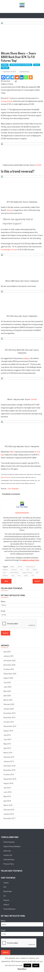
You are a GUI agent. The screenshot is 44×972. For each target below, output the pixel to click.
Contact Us (8, 855)
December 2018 (9, 766)
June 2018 (7, 792)
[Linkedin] (21, 77)
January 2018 (9, 814)
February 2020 (9, 704)
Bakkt (12, 452)
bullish (35, 569)
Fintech (6, 900)
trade (26, 575)
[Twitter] (8, 77)
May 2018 (7, 796)
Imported (5, 68)
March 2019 (8, 753)
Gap (12, 575)
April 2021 (7, 652)
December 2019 (9, 713)
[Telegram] (12, 77)
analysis (26, 358)
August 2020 (8, 678)
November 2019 (9, 718)
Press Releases (9, 909)
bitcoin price (30, 567)
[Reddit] (17, 77)
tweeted (9, 210)
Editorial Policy (9, 860)
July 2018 (7, 788)
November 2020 (9, 665)
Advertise (7, 851)
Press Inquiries (9, 842)
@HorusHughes (6, 477)
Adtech (6, 905)
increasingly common (9, 250)
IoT (5, 896)
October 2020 (9, 669)
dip (37, 572)
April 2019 (7, 748)
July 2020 (7, 682)
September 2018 (10, 779)
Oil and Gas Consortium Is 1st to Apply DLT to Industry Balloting (38, 581)
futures (5, 575)
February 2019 (9, 757)
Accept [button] (27, 965)
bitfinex (5, 569)
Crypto (36, 65)
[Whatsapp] (26, 77)
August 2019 (8, 731)
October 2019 (9, 722)
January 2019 (9, 761)
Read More (22, 969)
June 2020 (7, 687)
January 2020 (9, 709)
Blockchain (8, 891)
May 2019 (7, 744)
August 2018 (8, 783)
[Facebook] (3, 77)
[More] (31, 77)
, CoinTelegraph (13, 489)
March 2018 (8, 805)
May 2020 (7, 691)
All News (4, 65)
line (19, 575)
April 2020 (7, 696)
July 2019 (7, 735)
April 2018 (7, 801)
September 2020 (10, 674)
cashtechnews (24, 72)
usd (32, 575)
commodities (14, 572)
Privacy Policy (9, 864)
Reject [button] (36, 965)
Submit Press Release (12, 846)
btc (21, 569)
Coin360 (38, 165)
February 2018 (9, 810)
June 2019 (7, 739)
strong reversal (6, 101)
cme (4, 572)
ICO (5, 887)
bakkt (12, 567)
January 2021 (9, 656)
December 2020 (9, 661)
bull (27, 569)
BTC (8, 98)
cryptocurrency (27, 572)
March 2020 (8, 700)
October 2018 (9, 774)
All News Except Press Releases (21, 65)
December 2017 (9, 818)
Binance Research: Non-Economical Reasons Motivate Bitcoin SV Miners (8, 581)
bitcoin (20, 567)
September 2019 (10, 726)
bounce (14, 569)
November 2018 (9, 770)
